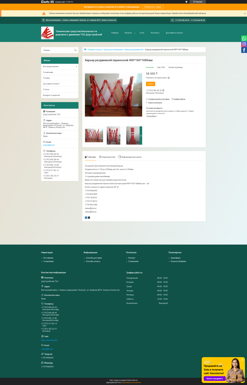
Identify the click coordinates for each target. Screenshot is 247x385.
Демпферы (175, 258)
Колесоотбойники (178, 261)
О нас (142, 33)
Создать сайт (60, 2)
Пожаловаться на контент (131, 382)
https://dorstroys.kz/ (49, 340)
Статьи (46, 89)
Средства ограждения (113, 50)
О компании (48, 72)
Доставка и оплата (174, 33)
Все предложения (50, 66)
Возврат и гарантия (51, 95)
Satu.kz (135, 380)
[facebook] (86, 218)
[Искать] (75, 50)
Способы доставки (94, 258)
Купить (151, 84)
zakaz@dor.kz (49, 145)
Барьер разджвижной (134, 50)
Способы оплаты (93, 261)
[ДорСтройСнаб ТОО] (47, 33)
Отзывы (46, 78)
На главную (48, 258)
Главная (114, 33)
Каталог (128, 33)
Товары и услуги (95, 50)
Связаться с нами (152, 7)
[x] (89, 218)
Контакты (155, 33)
